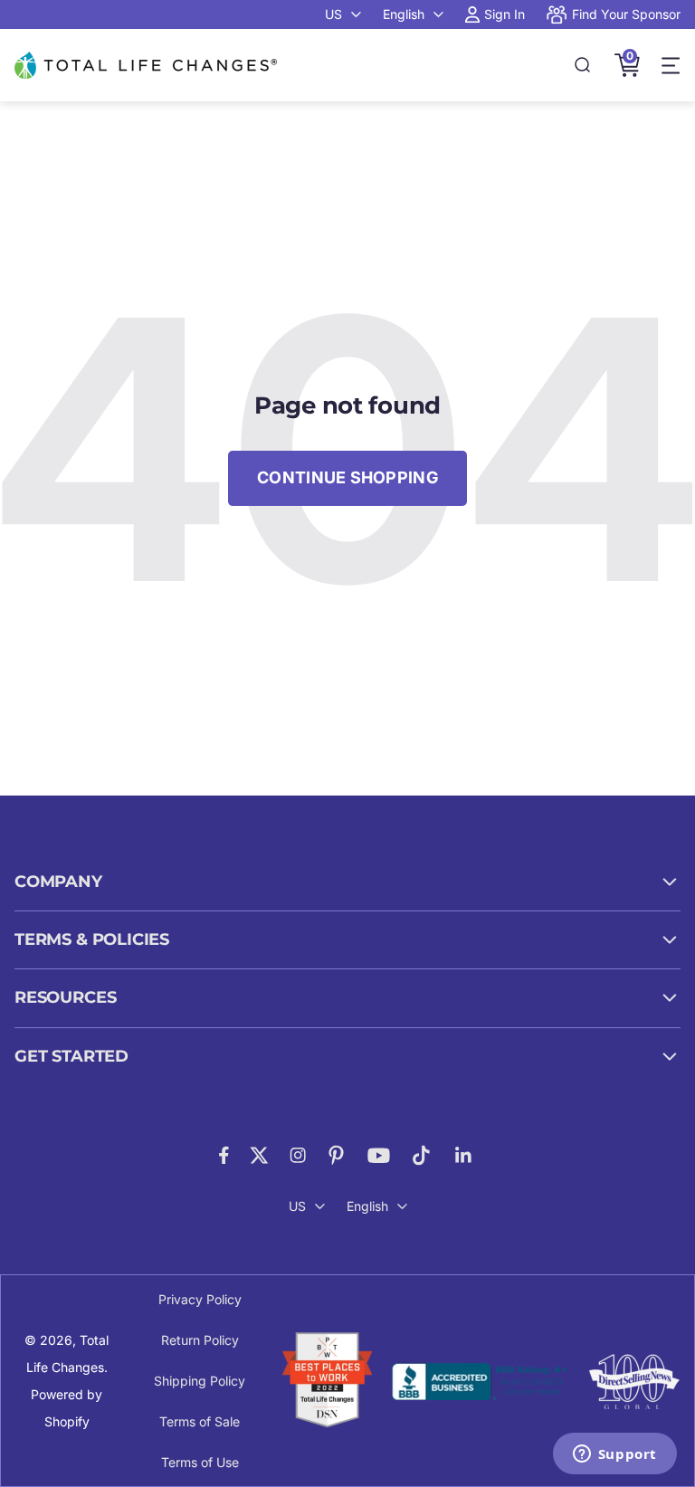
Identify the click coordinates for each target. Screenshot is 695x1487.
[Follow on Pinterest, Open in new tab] (336, 1155)
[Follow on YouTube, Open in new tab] (379, 1155)
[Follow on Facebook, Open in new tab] (224, 1155)
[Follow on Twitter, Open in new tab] (259, 1155)
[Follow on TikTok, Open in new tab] (421, 1155)
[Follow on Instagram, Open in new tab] (298, 1155)
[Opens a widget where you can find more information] (614, 1455)
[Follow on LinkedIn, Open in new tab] (464, 1155)
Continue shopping (347, 477)
